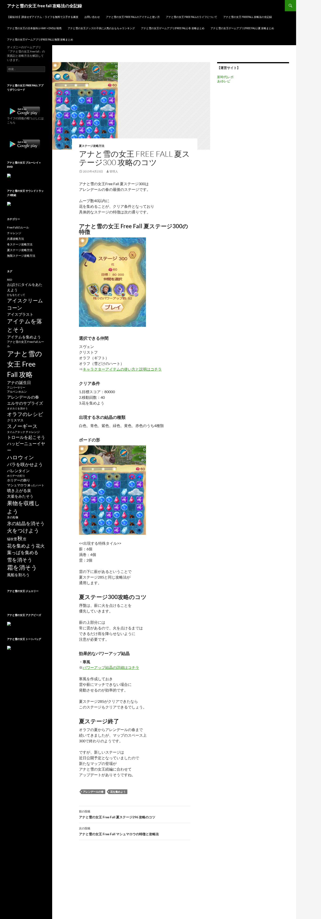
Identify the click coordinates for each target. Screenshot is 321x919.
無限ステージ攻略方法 (21, 255)
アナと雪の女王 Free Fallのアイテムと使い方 (133, 16)
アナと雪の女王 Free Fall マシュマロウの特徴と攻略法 (119, 831)
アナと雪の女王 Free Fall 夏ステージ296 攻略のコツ (117, 814)
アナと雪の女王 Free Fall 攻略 (24, 363)
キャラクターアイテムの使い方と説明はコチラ (122, 369)
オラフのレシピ (25, 414)
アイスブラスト (20, 314)
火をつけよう (23, 530)
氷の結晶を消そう (26, 523)
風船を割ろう (18, 574)
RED (9, 279)
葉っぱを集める (22, 552)
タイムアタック (16, 431)
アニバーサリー (16, 387)
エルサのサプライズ (25, 403)
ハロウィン (20, 457)
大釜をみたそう (20, 496)
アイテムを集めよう (24, 337)
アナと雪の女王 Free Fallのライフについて (191, 16)
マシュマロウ (17, 485)
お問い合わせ (92, 16)
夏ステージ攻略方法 (91, 146)
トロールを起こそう (26, 437)
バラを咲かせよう (25, 464)
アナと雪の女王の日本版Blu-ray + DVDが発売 (34, 28)
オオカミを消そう (17, 408)
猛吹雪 (12, 539)
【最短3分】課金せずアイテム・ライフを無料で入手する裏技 (42, 16)
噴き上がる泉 (19, 490)
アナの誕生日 (19, 382)
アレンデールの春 (93, 791)
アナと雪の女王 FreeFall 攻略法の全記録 (247, 16)
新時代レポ (225, 77)
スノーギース (22, 426)
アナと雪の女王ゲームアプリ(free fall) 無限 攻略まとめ (40, 39)
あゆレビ (223, 81)
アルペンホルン (17, 391)
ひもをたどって (16, 294)
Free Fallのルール (18, 227)
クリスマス (15, 420)
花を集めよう (118, 791)
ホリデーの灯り (16, 475)
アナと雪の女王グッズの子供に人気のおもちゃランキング (101, 28)
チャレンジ (14, 233)
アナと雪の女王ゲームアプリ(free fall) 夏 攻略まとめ (242, 28)
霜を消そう (22, 567)
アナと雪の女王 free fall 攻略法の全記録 (44, 5)
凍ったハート (35, 485)
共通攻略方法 (15, 238)
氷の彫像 (12, 517)
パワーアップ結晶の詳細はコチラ (111, 667)
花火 (40, 545)
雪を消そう (19, 560)
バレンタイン (18, 470)
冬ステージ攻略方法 (19, 244)
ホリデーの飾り (18, 480)
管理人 (114, 171)
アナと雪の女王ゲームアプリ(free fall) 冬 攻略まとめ (172, 28)
